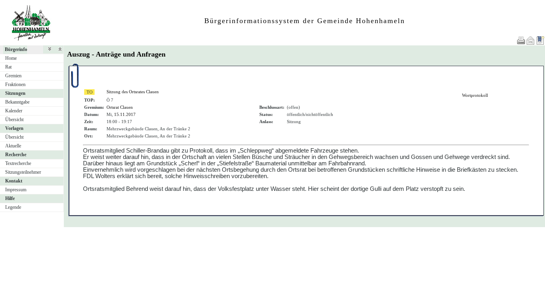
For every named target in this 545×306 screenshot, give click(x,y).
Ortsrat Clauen (120, 107)
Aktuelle (13, 146)
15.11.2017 (125, 114)
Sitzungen (15, 93)
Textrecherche (18, 163)
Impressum (15, 189)
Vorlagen (14, 128)
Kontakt (13, 181)
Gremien (13, 75)
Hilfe (10, 198)
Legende (13, 207)
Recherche (15, 154)
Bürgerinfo (16, 49)
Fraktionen (15, 84)
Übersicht (14, 119)
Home (11, 58)
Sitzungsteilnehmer (23, 172)
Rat (8, 67)
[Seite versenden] (530, 40)
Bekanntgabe (17, 102)
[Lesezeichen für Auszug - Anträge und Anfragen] (540, 40)
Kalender (13, 111)
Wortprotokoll (475, 95)
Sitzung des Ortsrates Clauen (133, 91)
